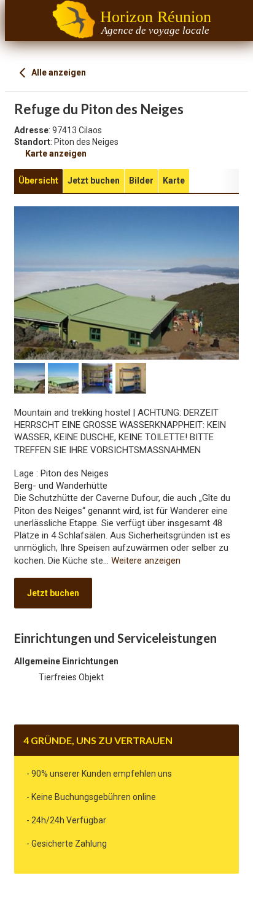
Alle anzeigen (57, 72)
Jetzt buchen (53, 593)
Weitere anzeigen (146, 560)
